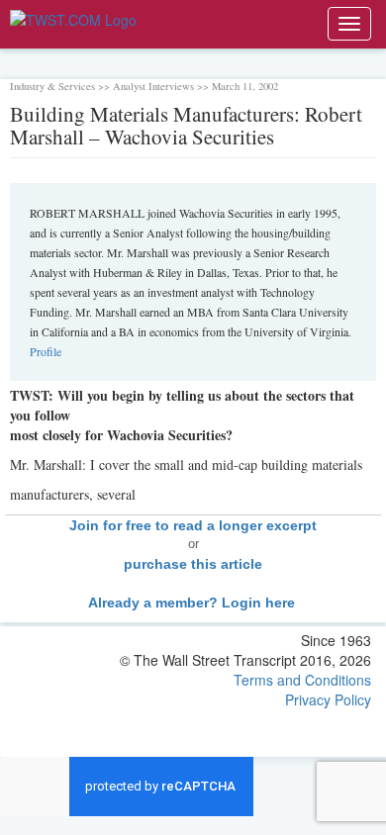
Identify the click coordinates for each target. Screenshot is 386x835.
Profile (45, 351)
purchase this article (193, 564)
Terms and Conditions (302, 680)
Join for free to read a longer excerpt (193, 525)
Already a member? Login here (193, 602)
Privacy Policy (328, 699)
